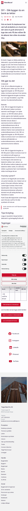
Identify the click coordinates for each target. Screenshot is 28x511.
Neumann (3, 474)
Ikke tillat (14, 283)
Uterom (3, 439)
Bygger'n (3, 463)
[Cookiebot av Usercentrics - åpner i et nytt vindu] (20, 227)
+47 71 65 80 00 (5, 417)
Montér (3, 471)
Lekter (3, 433)
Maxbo (3, 469)
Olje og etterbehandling (7, 441)
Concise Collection (6, 447)
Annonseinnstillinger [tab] (20, 230)
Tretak (3, 444)
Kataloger (4, 495)
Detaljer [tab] (11, 230)
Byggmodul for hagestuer (8, 486)
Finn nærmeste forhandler (11, 304)
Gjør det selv (7, 16)
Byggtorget (4, 466)
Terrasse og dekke (6, 430)
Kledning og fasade (6, 428)
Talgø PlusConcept (6, 449)
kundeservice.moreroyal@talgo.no (10, 421)
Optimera (3, 477)
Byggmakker (4, 460)
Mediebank (4, 497)
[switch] (24, 260)
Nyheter (3, 500)
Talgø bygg (14, 389)
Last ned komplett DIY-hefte (10, 320)
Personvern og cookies (7, 492)
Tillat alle (14, 275)
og (9, 436)
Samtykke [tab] (4, 230)
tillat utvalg (14, 279)
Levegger (4, 452)
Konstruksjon (4, 436)
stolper (12, 436)
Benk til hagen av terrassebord (12, 314)
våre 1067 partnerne (10, 238)
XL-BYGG (3, 479)
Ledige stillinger (5, 503)
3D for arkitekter (5, 489)
